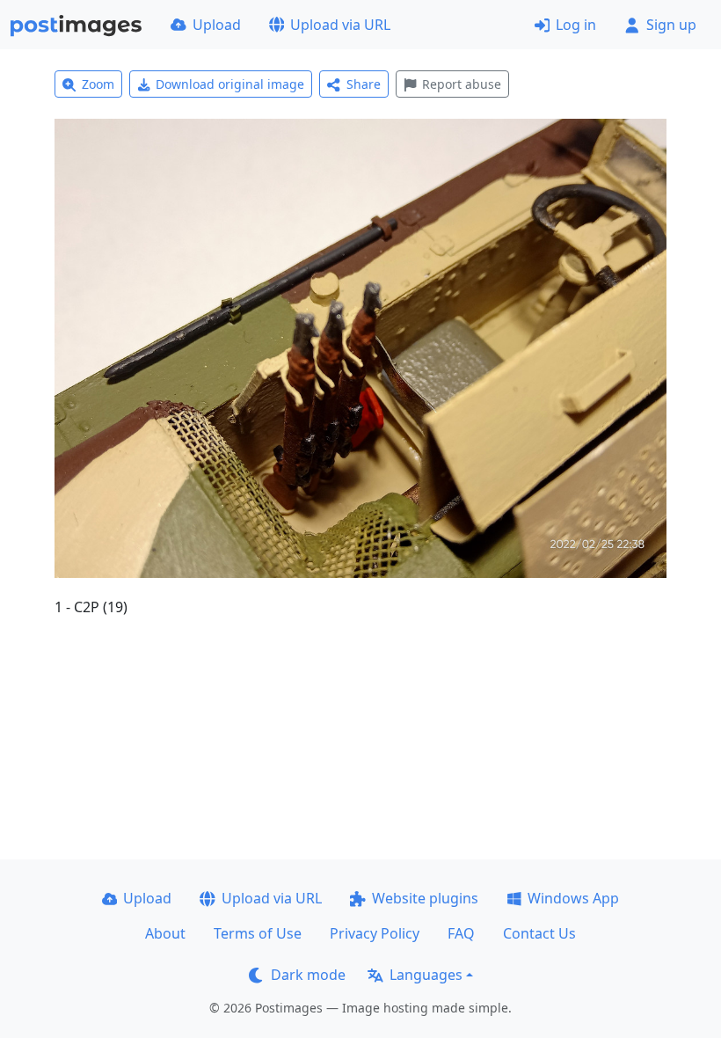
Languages (426, 974)
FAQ (461, 933)
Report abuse (461, 84)
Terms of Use (258, 933)
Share (363, 84)
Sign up (671, 24)
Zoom (98, 84)
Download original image (230, 84)
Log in (576, 24)
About (165, 933)
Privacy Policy (374, 933)
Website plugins (425, 898)
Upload (217, 24)
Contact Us (539, 933)
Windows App (573, 898)
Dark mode (308, 974)
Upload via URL (340, 24)
